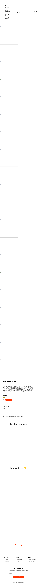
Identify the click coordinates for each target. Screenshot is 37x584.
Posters (7, 7)
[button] (5, 403)
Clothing (7, 17)
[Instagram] (20, 551)
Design (9, 378)
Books (6, 10)
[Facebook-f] (17, 551)
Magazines (7, 11)
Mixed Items (7, 15)
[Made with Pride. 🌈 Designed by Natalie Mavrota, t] (23, 483)
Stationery (7, 13)
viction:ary (21, 416)
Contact (5, 24)
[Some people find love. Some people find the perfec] (14, 486)
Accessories (7, 14)
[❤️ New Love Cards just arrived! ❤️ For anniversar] (4, 517)
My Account (6, 20)
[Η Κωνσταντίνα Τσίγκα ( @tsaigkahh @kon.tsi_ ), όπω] (14, 521)
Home (3, 378)
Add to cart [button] (14, 434)
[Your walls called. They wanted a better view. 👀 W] (4, 486)
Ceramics (7, 18)
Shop (5, 5)
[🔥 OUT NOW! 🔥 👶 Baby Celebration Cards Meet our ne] (23, 519)
